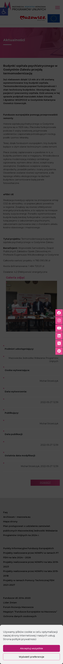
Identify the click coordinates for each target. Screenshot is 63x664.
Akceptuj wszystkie (31, 648)
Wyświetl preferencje (31, 656)
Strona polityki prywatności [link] (19, 639)
